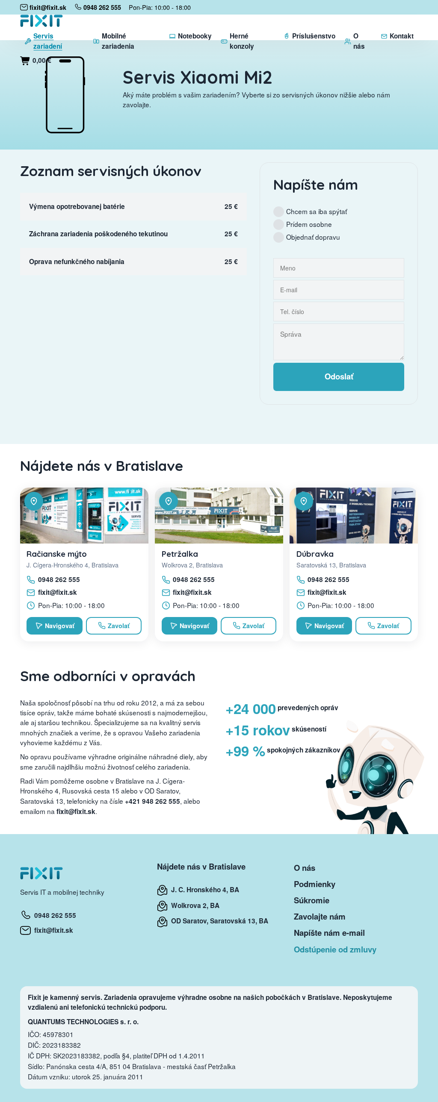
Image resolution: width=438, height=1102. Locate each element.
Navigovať (59, 625)
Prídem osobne (309, 224)
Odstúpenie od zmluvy (335, 949)
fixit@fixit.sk (57, 592)
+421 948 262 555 (152, 801)
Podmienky (314, 884)
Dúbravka (315, 554)
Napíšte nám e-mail (329, 932)
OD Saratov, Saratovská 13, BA (218, 921)
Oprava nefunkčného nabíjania (76, 261)
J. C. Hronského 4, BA (203, 889)
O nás (304, 867)
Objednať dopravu (313, 236)
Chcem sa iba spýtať (316, 211)
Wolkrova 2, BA (193, 905)
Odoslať (339, 376)
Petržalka (180, 554)
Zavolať (119, 625)
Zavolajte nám (320, 916)
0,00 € (41, 60)
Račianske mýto (57, 554)
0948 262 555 (59, 579)
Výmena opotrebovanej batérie (77, 206)
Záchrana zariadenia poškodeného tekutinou (98, 233)
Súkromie (311, 900)
